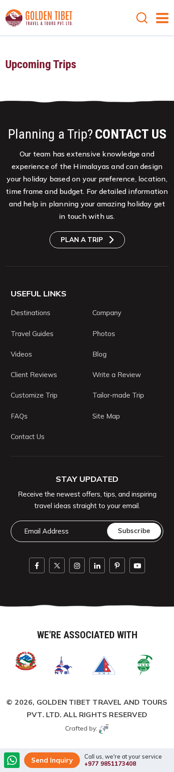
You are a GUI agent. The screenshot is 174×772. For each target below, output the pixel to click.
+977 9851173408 (110, 763)
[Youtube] (137, 565)
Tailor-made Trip (118, 395)
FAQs (19, 416)
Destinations (30, 312)
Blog (99, 354)
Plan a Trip (82, 239)
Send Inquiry (52, 760)
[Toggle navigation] (159, 18)
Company (106, 312)
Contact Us (28, 436)
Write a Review (116, 374)
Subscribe (134, 530)
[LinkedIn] (97, 565)
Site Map (106, 416)
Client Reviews (34, 374)
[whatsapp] (12, 761)
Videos (21, 354)
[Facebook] (37, 565)
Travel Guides (32, 333)
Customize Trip (34, 395)
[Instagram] (77, 565)
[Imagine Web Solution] (104, 728)
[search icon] (144, 19)
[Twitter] (57, 565)
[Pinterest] (117, 565)
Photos (103, 333)
